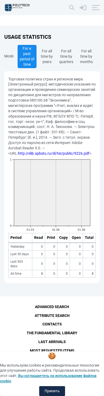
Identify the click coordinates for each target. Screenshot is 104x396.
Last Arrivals (52, 342)
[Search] (71, 7)
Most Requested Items (52, 350)
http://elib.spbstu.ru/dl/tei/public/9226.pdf (53, 153)
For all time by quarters (66, 56)
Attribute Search (52, 315)
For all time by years (47, 56)
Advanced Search (52, 307)
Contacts (52, 324)
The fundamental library (52, 333)
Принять (52, 391)
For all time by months (86, 56)
